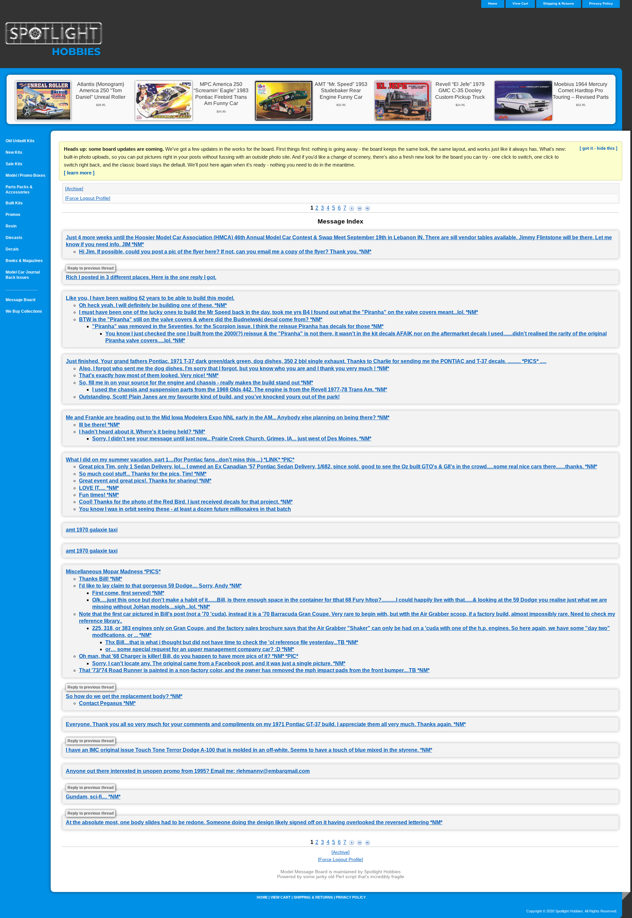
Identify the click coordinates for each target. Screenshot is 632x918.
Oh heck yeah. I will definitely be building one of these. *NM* (153, 305)
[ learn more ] (79, 172)
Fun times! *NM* (99, 495)
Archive (74, 188)
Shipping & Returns (558, 3)
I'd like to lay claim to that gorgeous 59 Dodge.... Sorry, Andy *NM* (160, 586)
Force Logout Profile (87, 198)
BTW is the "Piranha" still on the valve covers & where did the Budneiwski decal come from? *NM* (200, 319)
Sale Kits (14, 164)
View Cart (520, 3)
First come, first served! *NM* (128, 593)
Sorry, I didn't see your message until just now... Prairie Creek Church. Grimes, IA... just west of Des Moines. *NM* (231, 438)
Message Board (20, 300)
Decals (12, 249)
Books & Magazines (24, 260)
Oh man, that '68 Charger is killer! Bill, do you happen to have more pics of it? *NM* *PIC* (188, 656)
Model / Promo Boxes (25, 175)
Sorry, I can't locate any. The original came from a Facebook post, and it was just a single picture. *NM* (218, 663)
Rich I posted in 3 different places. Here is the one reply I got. (141, 277)
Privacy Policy (601, 3)
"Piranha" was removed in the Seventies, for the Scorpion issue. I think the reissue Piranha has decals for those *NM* (237, 326)
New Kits (14, 152)
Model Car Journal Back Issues (23, 275)
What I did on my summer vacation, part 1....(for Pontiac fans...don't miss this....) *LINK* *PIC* (180, 459)
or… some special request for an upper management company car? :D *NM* (199, 649)
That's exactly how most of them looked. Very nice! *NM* (149, 375)
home (492, 3)
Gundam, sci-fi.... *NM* (93, 797)
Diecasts (14, 237)
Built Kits (14, 203)
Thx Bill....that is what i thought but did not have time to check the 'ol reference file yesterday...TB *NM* (231, 642)
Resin (11, 226)
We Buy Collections (24, 311)
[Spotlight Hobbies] (82, 39)
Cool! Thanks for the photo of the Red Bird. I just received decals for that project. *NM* (186, 502)
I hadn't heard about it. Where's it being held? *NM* (142, 431)
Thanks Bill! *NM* (100, 579)
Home (262, 897)
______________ (22, 288)
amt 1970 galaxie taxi (92, 530)
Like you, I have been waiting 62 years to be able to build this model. (150, 298)
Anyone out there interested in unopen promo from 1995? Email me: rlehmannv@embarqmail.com (188, 771)
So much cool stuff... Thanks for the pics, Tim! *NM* (142, 474)
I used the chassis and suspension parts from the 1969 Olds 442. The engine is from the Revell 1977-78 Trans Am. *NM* (239, 389)
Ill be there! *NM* (99, 425)
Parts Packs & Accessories (19, 190)
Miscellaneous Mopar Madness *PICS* (113, 571)
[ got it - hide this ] (598, 148)
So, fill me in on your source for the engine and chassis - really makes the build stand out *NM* (196, 382)
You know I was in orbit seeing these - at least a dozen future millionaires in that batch (185, 509)
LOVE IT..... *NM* (99, 488)
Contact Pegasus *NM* (107, 703)
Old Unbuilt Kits (20, 141)
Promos (13, 214)
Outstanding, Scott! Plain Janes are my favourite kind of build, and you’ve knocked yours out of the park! (209, 397)
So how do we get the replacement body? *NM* (124, 696)
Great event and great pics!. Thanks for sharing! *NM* (145, 481)
